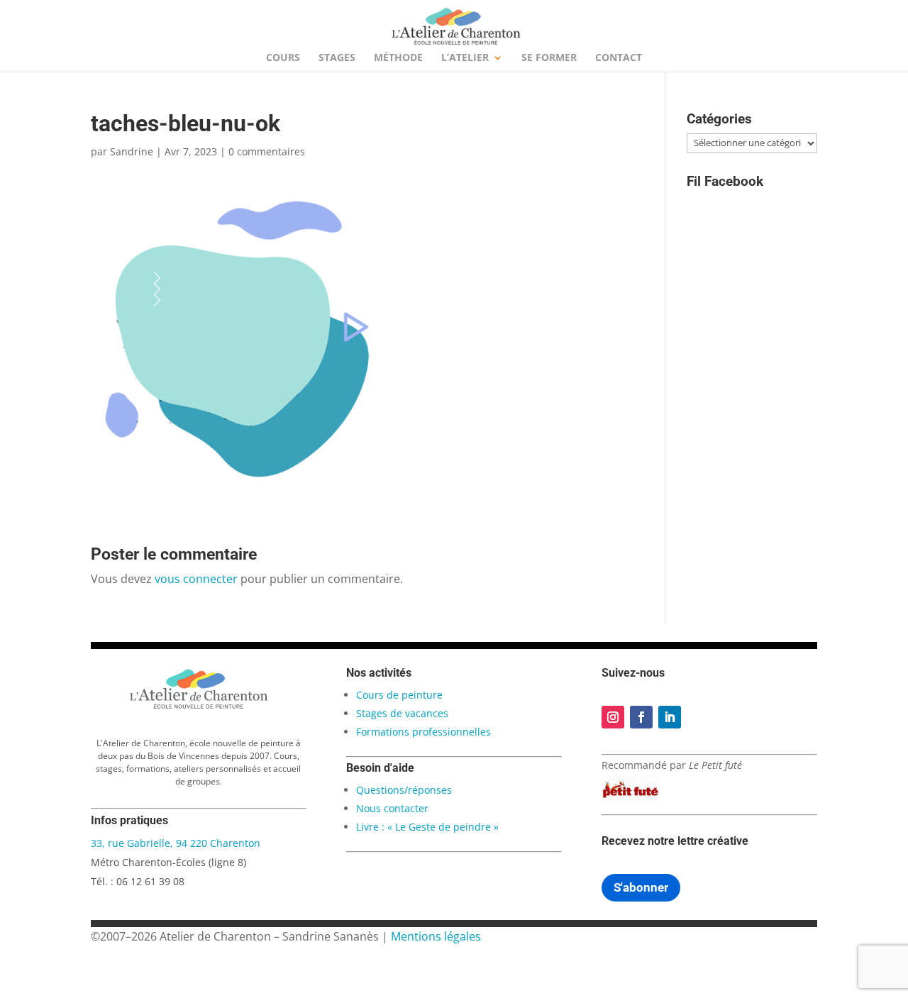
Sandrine (131, 151)
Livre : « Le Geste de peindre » (427, 826)
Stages (337, 58)
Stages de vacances (402, 713)
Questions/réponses (404, 790)
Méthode (398, 58)
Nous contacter (392, 808)
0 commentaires (266, 151)
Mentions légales (436, 936)
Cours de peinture (399, 695)
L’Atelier (465, 58)
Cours (283, 58)
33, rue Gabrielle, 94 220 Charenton (175, 843)
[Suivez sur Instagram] (613, 717)
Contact (618, 58)
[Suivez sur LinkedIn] (669, 717)
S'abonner (641, 887)
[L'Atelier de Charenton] (199, 706)
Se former (549, 58)
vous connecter (196, 579)
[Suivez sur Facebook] (641, 717)
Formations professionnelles (423, 731)
